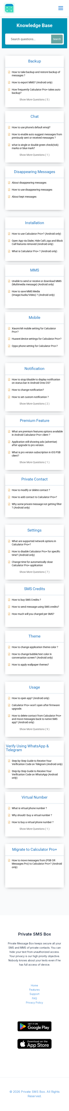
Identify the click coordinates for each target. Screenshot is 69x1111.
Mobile (34, 317)
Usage (34, 687)
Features (34, 989)
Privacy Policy (34, 1002)
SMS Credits (34, 589)
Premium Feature (34, 420)
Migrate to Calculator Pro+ (34, 849)
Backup (34, 61)
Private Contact (34, 479)
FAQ (34, 998)
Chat (35, 116)
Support (34, 993)
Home (34, 985)
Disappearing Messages (34, 172)
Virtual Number (34, 797)
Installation (34, 223)
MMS (34, 270)
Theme (34, 636)
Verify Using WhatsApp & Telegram (27, 748)
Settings (34, 530)
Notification (34, 368)
